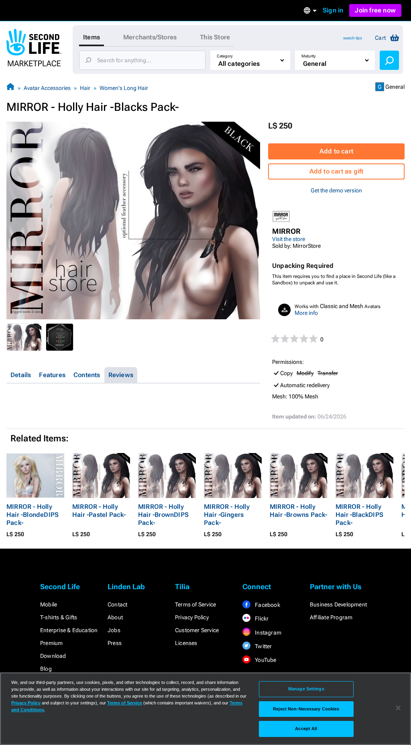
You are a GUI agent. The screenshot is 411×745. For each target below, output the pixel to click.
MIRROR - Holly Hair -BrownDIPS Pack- (163, 515)
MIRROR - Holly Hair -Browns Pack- (299, 510)
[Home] (10, 88)
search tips (352, 38)
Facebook (267, 605)
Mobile (48, 604)
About (115, 617)
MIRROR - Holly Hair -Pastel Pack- (99, 510)
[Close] (398, 708)
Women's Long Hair (124, 88)
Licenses (186, 643)
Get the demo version (336, 190)
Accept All (306, 728)
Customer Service (197, 630)
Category (225, 56)
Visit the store (288, 239)
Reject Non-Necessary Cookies (306, 708)
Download (53, 656)
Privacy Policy (192, 617)
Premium (51, 643)
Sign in (333, 10)
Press (115, 643)
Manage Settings (306, 688)
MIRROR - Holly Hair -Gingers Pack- (227, 515)
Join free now (375, 10)
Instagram (267, 632)
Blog (46, 668)
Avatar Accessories (47, 88)
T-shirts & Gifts (58, 617)
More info (306, 313)
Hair (85, 88)
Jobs (114, 630)
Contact (117, 604)
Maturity (308, 56)
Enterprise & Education (69, 630)
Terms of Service (195, 604)
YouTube (265, 660)
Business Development (338, 604)
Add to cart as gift (336, 171)
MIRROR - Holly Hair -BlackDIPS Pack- (359, 515)
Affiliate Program (331, 617)
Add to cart (336, 151)
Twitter (263, 646)
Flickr (261, 618)
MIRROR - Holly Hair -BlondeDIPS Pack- (32, 515)
